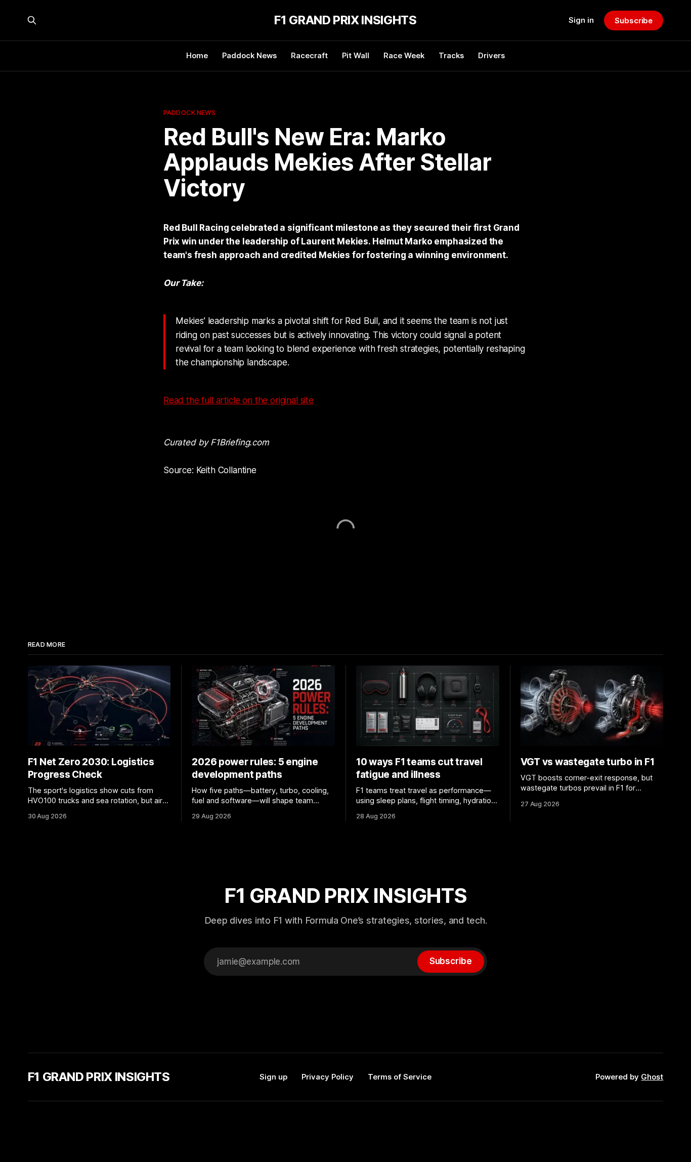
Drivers (491, 55)
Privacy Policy (327, 1077)
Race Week (403, 55)
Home (197, 55)
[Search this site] (32, 20)
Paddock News (249, 55)
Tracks (451, 55)
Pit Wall (355, 55)
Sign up (273, 1077)
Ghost (652, 1077)
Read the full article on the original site (238, 400)
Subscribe (634, 20)
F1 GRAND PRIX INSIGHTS (345, 20)
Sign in (581, 20)
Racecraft (309, 55)
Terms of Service (399, 1077)
